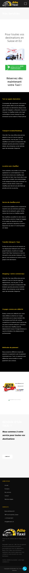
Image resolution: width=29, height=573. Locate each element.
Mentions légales (9, 499)
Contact (7, 496)
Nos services (8, 492)
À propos (7, 489)
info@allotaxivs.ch (9, 522)
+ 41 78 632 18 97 (9, 518)
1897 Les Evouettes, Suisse (11, 515)
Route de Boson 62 (9, 511)
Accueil (6, 485)
